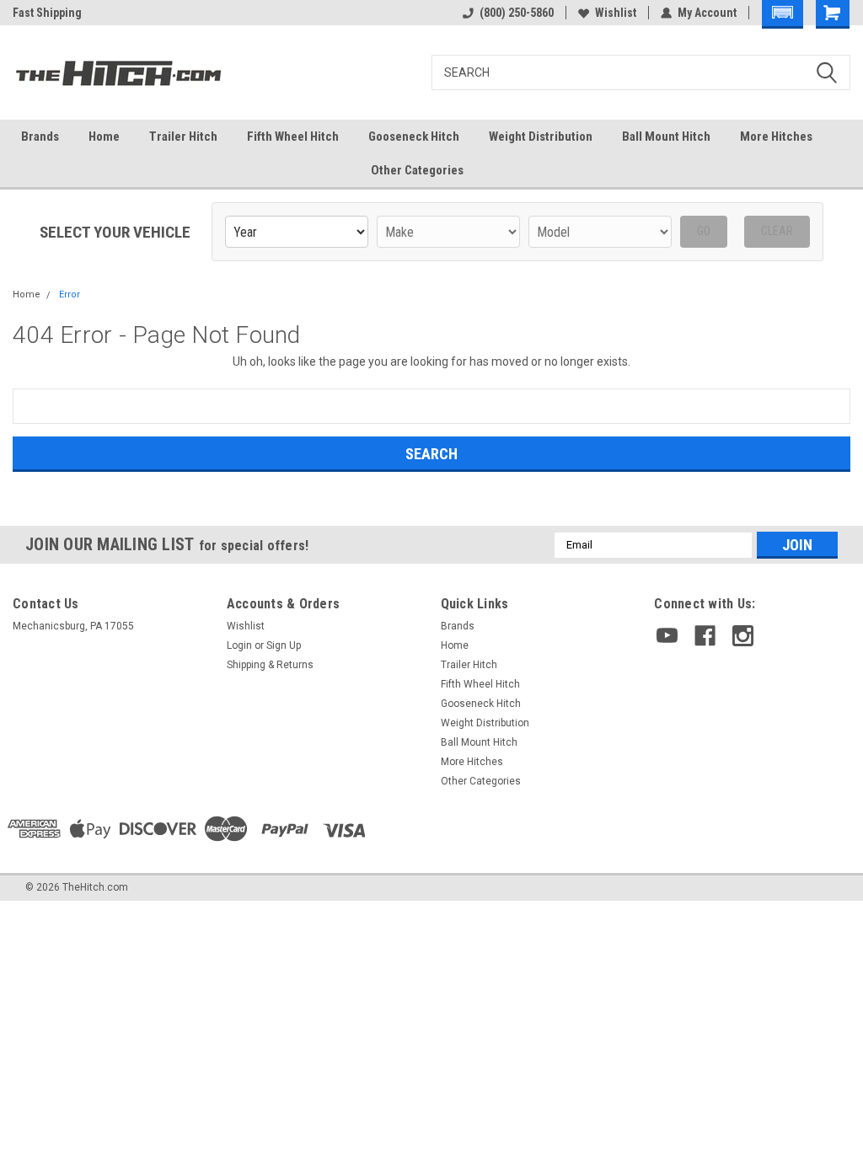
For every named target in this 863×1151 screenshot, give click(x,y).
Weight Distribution (540, 136)
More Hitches (776, 136)
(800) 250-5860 (517, 12)
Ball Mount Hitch (666, 136)
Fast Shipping (47, 12)
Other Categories (417, 170)
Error (69, 294)
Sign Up (283, 645)
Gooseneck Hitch (413, 136)
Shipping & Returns (270, 665)
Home (104, 136)
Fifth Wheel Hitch (293, 136)
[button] (782, 14)
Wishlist (615, 12)
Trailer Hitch (183, 136)
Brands (40, 136)
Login (239, 645)
